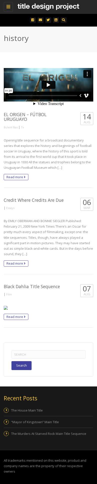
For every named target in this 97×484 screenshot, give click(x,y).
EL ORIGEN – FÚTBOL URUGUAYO (25, 116)
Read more (15, 177)
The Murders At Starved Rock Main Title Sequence (48, 433)
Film (9, 294)
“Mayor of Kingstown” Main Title (35, 422)
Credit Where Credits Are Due (34, 200)
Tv (22, 127)
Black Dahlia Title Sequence (32, 286)
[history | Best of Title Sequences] (47, 6)
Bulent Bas (11, 127)
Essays (10, 208)
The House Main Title (27, 410)
